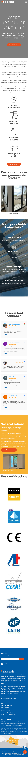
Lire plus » (5, 334)
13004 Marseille (5, 707)
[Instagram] (6, 664)
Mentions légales (6, 751)
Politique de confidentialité (18, 751)
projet (23, 446)
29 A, (2, 703)
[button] (26, 2)
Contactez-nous (14, 691)
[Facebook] (2, 664)
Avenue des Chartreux (6, 705)
